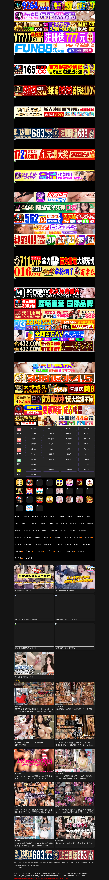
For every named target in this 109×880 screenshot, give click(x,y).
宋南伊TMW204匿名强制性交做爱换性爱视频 (74, 843)
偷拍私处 (45, 530)
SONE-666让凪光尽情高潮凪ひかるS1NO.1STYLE (29, 743)
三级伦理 (33, 434)
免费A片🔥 (29, 551)
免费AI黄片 (82, 551)
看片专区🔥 (51, 551)
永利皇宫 (38, 537)
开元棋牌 (35, 517)
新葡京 (17, 523)
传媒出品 (33, 464)
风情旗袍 (33, 454)
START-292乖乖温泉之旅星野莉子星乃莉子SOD (75, 709)
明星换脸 (51, 454)
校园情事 (51, 469)
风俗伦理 (86, 469)
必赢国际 (35, 523)
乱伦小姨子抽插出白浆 (24, 677)
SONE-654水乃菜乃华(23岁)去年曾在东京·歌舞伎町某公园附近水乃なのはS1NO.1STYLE (34, 844)
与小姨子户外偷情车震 (65, 590)
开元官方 (18, 544)
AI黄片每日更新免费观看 (66, 648)
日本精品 (51, 434)
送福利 (89, 517)
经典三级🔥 (19, 551)
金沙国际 (38, 544)
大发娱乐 (18, 537)
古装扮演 (33, 449)
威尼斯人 (18, 517)
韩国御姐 (51, 439)
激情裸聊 (68, 537)
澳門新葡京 (28, 537)
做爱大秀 (68, 544)
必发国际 (73, 530)
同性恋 (87, 464)
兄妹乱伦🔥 (40, 551)
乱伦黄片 (36, 530)
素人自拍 (86, 434)
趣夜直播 (54, 530)
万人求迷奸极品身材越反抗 (26, 648)
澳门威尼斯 (87, 544)
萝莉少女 (86, 429)
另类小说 (33, 474)
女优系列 (51, 449)
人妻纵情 (69, 469)
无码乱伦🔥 (89, 537)
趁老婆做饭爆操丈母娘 (24, 590)
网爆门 (87, 459)
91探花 (51, 444)
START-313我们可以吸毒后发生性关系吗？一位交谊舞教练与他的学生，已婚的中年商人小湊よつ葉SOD (34, 711)
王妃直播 (27, 530)
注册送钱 (70, 517)
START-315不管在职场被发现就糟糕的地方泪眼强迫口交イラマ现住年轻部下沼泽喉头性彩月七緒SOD (34, 812)
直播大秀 (77, 544)
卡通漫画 (33, 459)
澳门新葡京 (82, 530)
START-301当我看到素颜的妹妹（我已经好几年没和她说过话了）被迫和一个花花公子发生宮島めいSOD (75, 744)
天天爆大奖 (28, 544)
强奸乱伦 (51, 429)
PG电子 (61, 517)
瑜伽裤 (69, 454)
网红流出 (69, 444)
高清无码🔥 (71, 551)
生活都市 (33, 469)
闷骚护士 (86, 454)
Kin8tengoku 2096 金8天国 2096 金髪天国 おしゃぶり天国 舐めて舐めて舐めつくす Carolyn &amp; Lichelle (34, 778)
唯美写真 (69, 459)
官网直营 (44, 517)
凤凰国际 (44, 523)
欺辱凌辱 (33, 444)
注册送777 (80, 517)
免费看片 (59, 544)
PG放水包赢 (54, 523)
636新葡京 (58, 537)
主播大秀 (18, 530)
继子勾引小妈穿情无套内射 (26, 619)
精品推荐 (33, 429)
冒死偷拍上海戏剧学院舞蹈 (66, 619)
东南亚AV (87, 439)
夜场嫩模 (63, 530)
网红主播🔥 (19, 558)
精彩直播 (73, 523)
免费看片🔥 (48, 537)
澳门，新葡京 (48, 544)
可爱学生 (69, 449)
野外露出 (86, 444)
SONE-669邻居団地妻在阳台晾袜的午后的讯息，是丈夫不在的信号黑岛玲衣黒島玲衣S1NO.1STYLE (74, 778)
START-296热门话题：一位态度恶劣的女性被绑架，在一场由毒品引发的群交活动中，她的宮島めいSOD (75, 812)
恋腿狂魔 (86, 449)
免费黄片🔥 (78, 537)
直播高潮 (64, 523)
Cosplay (68, 434)
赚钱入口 (61, 551)
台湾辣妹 (33, 439)
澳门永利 (53, 517)
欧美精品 (69, 429)
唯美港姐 (69, 439)
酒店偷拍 (90, 523)
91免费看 (29, 558)
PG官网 (26, 517)
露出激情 (51, 459)
